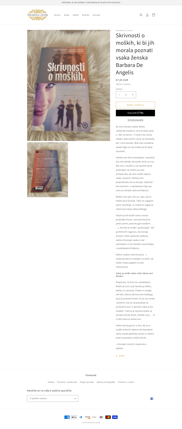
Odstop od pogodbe (106, 382)
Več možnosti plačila (135, 120)
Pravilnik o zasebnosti (67, 382)
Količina (119, 89)
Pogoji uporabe (87, 382)
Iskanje (51, 382)
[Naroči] (75, 398)
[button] (141, 15)
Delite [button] (122, 355)
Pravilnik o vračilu (126, 382)
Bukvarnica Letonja (93, 422)
